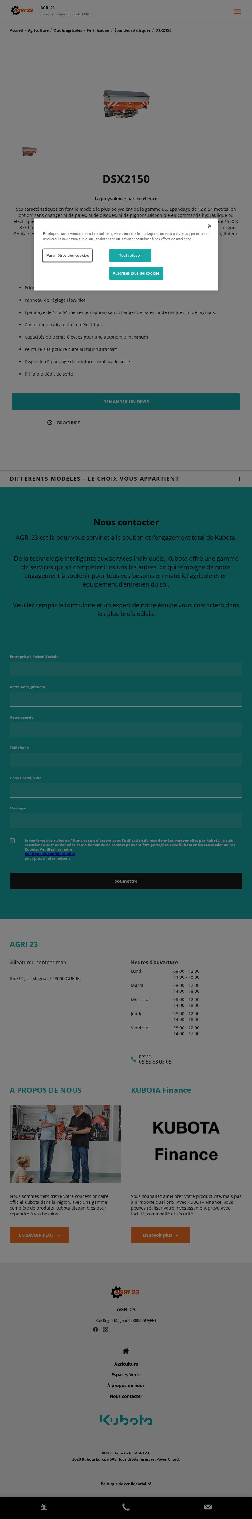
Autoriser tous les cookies (136, 272)
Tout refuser (130, 255)
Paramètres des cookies (67, 255)
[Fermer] (209, 226)
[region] (126, 254)
